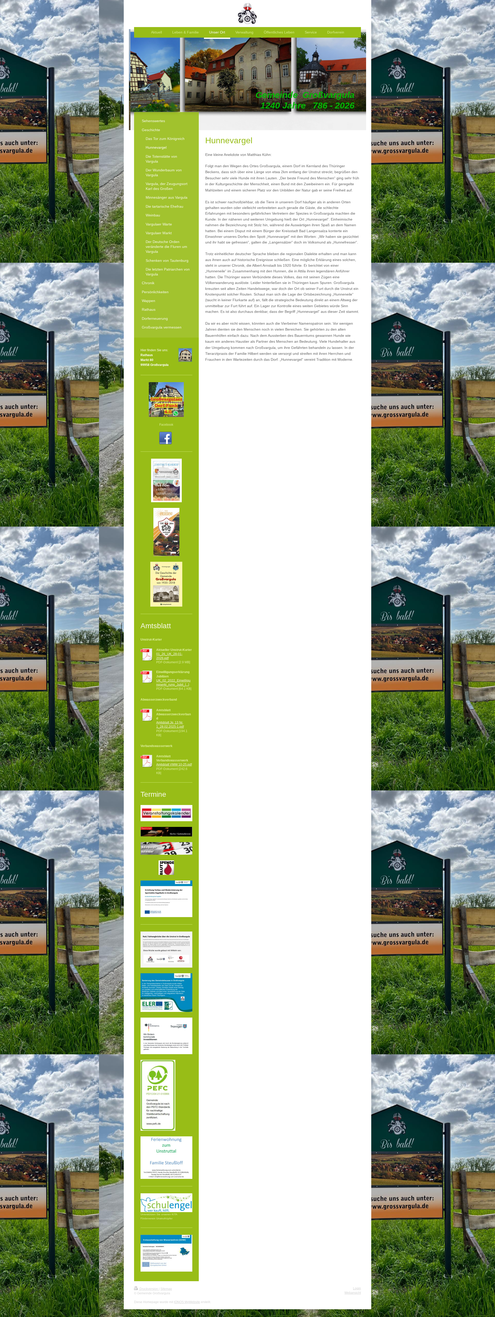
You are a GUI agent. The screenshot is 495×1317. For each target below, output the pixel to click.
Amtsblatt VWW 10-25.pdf (174, 764)
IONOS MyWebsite (187, 1302)
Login (357, 1288)
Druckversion (149, 1289)
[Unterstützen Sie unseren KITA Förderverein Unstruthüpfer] (166, 1202)
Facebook (166, 424)
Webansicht (352, 1293)
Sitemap (166, 1289)
